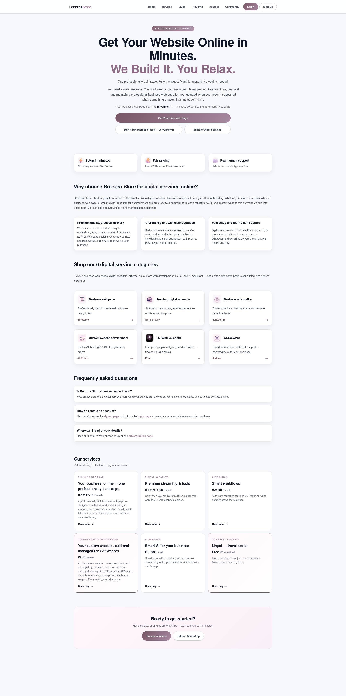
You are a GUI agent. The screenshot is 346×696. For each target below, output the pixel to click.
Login (250, 6)
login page (144, 416)
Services (167, 6)
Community (232, 6)
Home (151, 6)
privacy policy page (141, 436)
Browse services (156, 636)
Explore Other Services (207, 129)
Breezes (80, 6)
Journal (214, 6)
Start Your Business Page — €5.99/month (149, 129)
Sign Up (268, 6)
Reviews (198, 6)
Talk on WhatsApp (188, 636)
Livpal (182, 6)
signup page (111, 416)
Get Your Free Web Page (173, 118)
